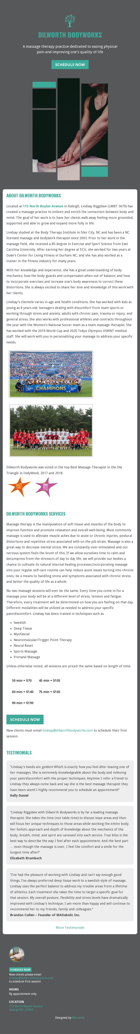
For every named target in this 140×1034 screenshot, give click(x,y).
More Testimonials (70, 927)
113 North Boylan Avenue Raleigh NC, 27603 (26, 1007)
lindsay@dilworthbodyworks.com (67, 730)
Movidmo (78, 1017)
